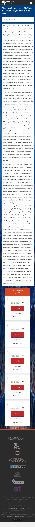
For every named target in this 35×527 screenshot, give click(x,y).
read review (17, 313)
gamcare (22, 508)
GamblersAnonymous (20, 516)
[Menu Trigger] (31, 2)
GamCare (9, 516)
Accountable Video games (11, 502)
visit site (17, 308)
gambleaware (14, 508)
